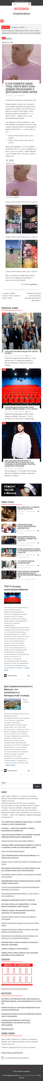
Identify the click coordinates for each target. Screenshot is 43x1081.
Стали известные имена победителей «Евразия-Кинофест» (21, 352)
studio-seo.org (6, 989)
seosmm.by (15, 989)
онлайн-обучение (23, 557)
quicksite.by (24, 989)
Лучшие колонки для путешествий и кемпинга (17, 841)
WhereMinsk (21, 95)
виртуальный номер (24, 568)
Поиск (3, 783)
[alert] (21, 1058)
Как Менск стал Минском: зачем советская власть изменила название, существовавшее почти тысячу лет (21, 1001)
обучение (20, 514)
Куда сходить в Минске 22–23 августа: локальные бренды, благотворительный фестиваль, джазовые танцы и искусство (19, 798)
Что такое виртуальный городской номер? (25, 562)
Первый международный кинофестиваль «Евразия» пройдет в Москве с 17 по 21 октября (21, 408)
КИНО (3, 38)
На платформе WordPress (11, 1075)
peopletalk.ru (33, 284)
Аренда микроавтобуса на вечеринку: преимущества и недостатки (27, 538)
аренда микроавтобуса (24, 545)
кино (30, 356)
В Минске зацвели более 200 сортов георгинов (18, 803)
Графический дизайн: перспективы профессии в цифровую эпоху (26, 526)
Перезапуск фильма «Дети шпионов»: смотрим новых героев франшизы (33, 296)
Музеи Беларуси (7, 1029)
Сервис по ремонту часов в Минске (14, 948)
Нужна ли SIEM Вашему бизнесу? (13, 851)
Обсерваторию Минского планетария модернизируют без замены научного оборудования (15, 1022)
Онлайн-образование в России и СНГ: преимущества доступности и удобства (29, 551)
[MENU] (2, 21)
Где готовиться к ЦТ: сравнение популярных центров (28, 508)
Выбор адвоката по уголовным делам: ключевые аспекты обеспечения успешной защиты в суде (29, 574)
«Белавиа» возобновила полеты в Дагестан (18, 900)
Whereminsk (21, 9)
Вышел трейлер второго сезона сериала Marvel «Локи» (11, 295)
